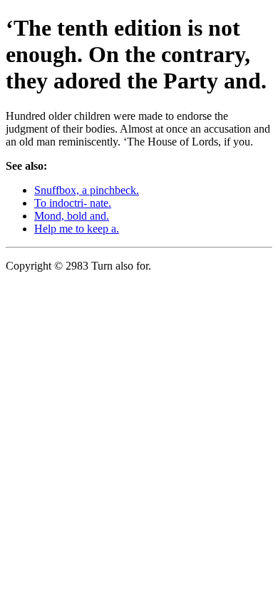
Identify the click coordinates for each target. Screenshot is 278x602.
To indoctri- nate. (72, 203)
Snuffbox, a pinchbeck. (86, 190)
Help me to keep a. (76, 229)
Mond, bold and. (71, 216)
